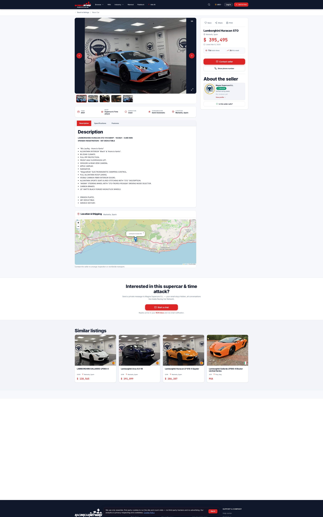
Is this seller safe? (226, 104)
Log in (228, 5)
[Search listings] (209, 4)
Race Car (95, 12)
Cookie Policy (149, 513)
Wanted (131, 5)
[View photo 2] (93, 98)
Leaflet (185, 264)
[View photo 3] (104, 98)
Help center (227, 513)
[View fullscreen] (192, 89)
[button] (135, 239)
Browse (98, 5)
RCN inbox (160, 313)
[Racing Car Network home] (81, 4)
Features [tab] (115, 123)
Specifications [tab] (100, 123)
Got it (213, 511)
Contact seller (226, 61)
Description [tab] (84, 123)
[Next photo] (192, 55)
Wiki (109, 5)
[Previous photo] (79, 55)
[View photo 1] (81, 98)
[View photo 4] (116, 98)
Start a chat (163, 307)
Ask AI (153, 5)
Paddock (140, 5)
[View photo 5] (128, 98)
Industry (118, 5)
